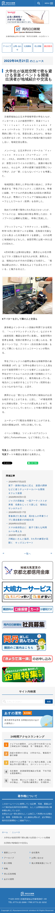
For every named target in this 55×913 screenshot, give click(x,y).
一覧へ (27, 553)
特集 (6, 868)
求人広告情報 (10, 873)
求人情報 (37, 46)
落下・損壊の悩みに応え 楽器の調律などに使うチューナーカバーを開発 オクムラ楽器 (27, 489)
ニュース (16, 832)
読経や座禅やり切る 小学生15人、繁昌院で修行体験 (30, 753)
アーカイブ (7, 46)
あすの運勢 (9, 879)
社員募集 (27, 46)
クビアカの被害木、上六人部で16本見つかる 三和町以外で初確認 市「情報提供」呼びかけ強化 (31, 746)
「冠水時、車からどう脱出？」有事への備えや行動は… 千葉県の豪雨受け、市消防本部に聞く (30, 782)
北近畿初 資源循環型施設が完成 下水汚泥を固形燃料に (30, 771)
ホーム (5, 832)
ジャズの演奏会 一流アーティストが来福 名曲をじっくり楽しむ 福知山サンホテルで (27, 504)
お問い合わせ (17, 48)
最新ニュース (10, 852)
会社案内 (36, 852)
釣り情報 (8, 863)
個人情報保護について (42, 863)
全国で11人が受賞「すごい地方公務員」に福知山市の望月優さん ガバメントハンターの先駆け (30, 764)
